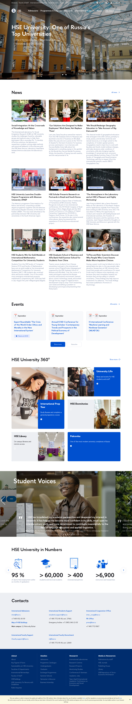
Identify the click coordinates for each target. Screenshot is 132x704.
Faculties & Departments (20, 669)
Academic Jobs (53, 3)
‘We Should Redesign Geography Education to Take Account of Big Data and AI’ (101, 128)
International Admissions (20, 611)
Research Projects (75, 666)
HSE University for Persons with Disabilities (22, 683)
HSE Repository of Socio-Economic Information (107, 673)
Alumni (62, 3)
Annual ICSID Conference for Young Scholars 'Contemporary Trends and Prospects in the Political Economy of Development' (65, 327)
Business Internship (47, 682)
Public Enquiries (16, 688)
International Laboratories (78, 659)
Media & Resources (107, 656)
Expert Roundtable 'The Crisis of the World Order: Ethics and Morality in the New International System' (28, 326)
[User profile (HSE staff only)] (111, 3)
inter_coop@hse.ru (93, 615)
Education (92, 119)
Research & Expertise (21, 119)
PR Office (90, 619)
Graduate (43, 669)
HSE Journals (102, 663)
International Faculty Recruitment (61, 635)
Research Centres (75, 663)
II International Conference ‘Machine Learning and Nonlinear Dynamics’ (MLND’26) (101, 326)
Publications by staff (105, 659)
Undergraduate (45, 666)
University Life (70, 3)
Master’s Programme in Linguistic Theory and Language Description (86, 531)
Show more (58, 344)
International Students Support (60, 611)
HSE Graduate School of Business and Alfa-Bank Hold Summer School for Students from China (66, 257)
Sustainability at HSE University (22, 666)
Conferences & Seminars (78, 672)
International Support (84, 10)
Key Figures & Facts (18, 663)
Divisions (14, 3)
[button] (61, 534)
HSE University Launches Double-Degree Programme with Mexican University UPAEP (27, 197)
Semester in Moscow (47, 679)
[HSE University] (14, 11)
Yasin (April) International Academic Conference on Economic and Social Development (78, 682)
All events (113, 304)
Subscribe (74, 344)
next (123, 570)
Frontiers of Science (36, 27)
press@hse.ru (91, 622)
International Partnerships (38, 3)
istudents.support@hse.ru (58, 615)
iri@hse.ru (52, 639)
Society (54, 119)
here (84, 698)
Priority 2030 (18, 187)
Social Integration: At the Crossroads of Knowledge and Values (28, 127)
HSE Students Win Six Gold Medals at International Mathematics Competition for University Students (28, 257)
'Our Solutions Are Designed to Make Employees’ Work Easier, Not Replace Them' (65, 128)
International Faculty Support (22, 635)
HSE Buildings (15, 679)
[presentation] (5, 500)
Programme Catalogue (48, 663)
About (99, 10)
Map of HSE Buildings (19, 622)
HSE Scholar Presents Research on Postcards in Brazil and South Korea (65, 195)
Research (68, 10)
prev (8, 570)
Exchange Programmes (48, 672)
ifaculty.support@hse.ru (20, 639)
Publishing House (104, 666)
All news (114, 92)
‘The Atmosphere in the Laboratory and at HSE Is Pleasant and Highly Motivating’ (102, 197)
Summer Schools (46, 676)
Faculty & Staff (24, 3)
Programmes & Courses (51, 10)
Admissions (33, 10)
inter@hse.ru (16, 615)
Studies (43, 656)
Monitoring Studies (76, 669)
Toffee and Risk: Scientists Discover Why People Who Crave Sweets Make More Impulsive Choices (102, 257)
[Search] (107, 11)
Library (100, 669)
